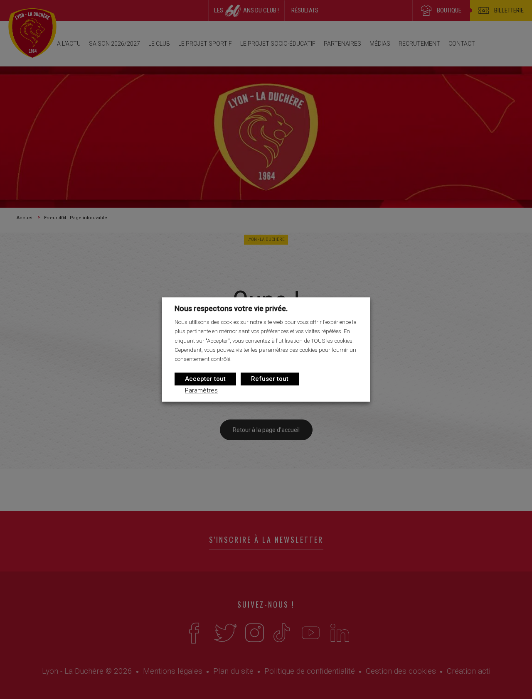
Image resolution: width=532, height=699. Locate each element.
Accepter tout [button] (205, 379)
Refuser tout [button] (269, 379)
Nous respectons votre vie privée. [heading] (231, 308)
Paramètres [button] (201, 390)
